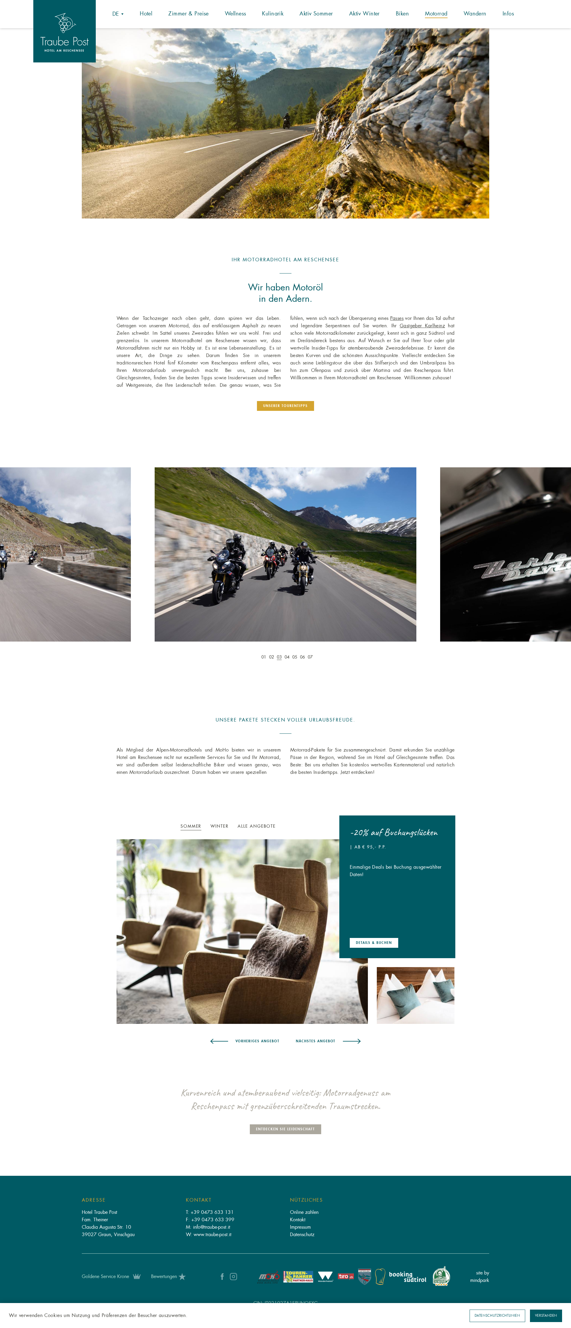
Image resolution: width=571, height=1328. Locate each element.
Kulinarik (272, 13)
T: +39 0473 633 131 (210, 1212)
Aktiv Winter (364, 13)
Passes (397, 318)
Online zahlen (304, 1212)
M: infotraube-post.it (208, 1227)
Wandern (475, 13)
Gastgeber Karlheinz (422, 325)
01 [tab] (263, 657)
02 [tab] (271, 657)
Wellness (235, 13)
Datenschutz (302, 1234)
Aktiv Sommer (316, 13)
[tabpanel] (286, 123)
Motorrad (436, 13)
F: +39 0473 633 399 (210, 1219)
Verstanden (546, 1315)
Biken (402, 13)
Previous (52, 558)
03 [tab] (279, 657)
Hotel (146, 13)
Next (519, 558)
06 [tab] (302, 657)
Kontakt (297, 1219)
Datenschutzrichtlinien (497, 1315)
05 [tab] (294, 657)
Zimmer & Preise (188, 13)
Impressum (300, 1227)
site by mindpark (479, 1277)
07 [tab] (310, 657)
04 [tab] (287, 657)
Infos (508, 13)
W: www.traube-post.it (208, 1234)
